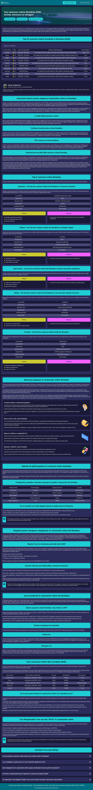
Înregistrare (69, 2)
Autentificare (85, 2)
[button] (91, 670)
